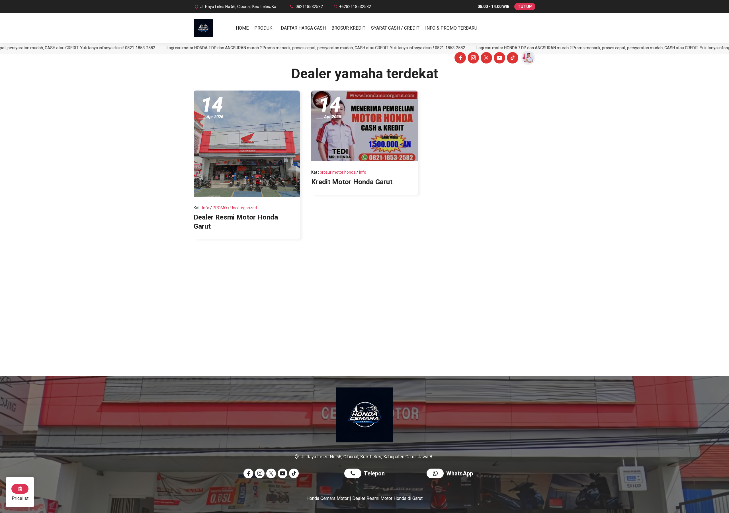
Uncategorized (243, 208)
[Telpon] (354, 474)
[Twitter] (485, 59)
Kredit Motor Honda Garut (351, 182)
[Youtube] (498, 59)
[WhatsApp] (436, 474)
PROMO (220, 208)
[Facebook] (459, 59)
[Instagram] (472, 59)
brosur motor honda (338, 172)
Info (205, 208)
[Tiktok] (511, 59)
